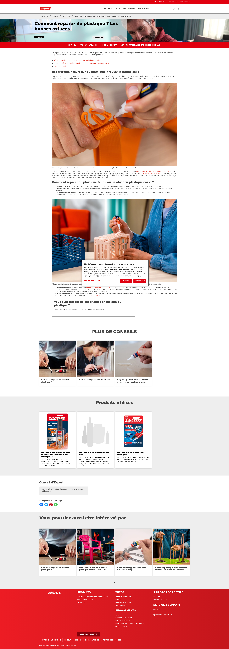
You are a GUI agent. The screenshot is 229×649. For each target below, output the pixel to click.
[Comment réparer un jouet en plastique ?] (57, 363)
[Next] (209, 552)
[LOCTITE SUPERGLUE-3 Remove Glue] (95, 440)
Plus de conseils (60, 66)
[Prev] (19, 552)
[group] (114, 363)
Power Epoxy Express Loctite (98, 288)
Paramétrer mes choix (92, 280)
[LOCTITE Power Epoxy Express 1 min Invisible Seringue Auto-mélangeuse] (57, 440)
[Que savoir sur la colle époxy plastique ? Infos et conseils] (95, 552)
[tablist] (114, 582)
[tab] (114, 582)
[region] (115, 273)
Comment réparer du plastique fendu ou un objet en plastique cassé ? (82, 63)
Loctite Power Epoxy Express (151, 173)
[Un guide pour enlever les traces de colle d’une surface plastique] (133, 363)
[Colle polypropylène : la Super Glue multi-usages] (133, 552)
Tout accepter (139, 280)
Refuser (126, 280)
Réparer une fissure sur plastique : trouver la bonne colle (77, 60)
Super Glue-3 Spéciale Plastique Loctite (152, 172)
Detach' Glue (95, 295)
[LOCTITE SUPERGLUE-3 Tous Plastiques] (133, 440)
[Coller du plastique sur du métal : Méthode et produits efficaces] (171, 552)
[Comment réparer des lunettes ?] (95, 363)
